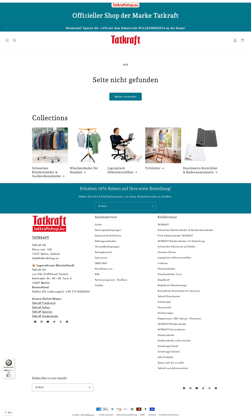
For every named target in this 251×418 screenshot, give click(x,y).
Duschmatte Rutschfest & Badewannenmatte (200, 170)
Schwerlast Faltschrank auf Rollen (176, 246)
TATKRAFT (163, 224)
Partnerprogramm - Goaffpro (111, 280)
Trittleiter (153, 168)
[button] (7, 40)
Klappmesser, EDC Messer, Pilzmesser (179, 318)
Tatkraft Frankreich (44, 303)
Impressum (101, 257)
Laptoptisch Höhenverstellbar (120, 170)
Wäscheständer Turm (170, 274)
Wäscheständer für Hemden (84, 170)
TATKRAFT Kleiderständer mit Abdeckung (181, 241)
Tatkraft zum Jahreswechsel (173, 368)
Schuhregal (164, 302)
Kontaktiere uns (104, 268)
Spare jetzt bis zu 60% (171, 362)
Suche (98, 224)
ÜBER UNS (101, 263)
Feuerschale (164, 307)
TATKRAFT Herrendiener (171, 329)
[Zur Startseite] (125, 5)
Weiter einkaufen (125, 96)
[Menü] (13, 359)
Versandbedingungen (107, 246)
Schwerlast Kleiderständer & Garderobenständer (46, 172)
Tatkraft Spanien (42, 312)
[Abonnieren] (152, 206)
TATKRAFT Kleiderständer (172, 324)
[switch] (8, 375)
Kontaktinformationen (169, 414)
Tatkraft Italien (41, 307)
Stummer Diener (167, 252)
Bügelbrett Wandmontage (172, 285)
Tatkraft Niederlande (45, 316)
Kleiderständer (166, 335)
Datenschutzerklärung (127, 414)
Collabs (99, 285)
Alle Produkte (165, 357)
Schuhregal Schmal (168, 351)
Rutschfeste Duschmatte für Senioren (179, 291)
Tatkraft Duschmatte (169, 296)
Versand (152, 414)
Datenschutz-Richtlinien (108, 235)
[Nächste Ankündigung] (245, 28)
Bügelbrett (164, 280)
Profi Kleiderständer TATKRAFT (175, 235)
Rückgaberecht (103, 252)
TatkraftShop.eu (88, 415)
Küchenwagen (166, 313)
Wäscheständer (166, 268)
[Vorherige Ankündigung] (6, 28)
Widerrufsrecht (106, 414)
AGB (142, 414)
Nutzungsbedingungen (108, 230)
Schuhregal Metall (168, 346)
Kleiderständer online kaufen (174, 340)
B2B (97, 274)
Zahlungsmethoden (105, 241)
